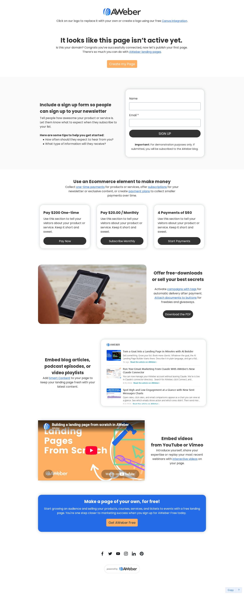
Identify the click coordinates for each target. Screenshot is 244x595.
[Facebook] (102, 554)
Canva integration (174, 21)
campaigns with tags (181, 289)
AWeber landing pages (145, 52)
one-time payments (90, 187)
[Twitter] (110, 554)
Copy (231, 590)
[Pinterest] (142, 554)
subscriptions (157, 187)
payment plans (139, 191)
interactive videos (185, 459)
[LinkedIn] (134, 554)
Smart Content (59, 378)
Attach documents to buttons (176, 298)
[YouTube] (118, 554)
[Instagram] (126, 554)
